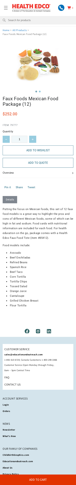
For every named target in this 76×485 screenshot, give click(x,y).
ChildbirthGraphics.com (16, 454)
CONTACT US (12, 384)
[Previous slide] (21, 67)
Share (19, 187)
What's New (9, 436)
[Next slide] (54, 67)
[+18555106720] (61, 7)
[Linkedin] (49, 331)
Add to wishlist (38, 150)
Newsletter (9, 429)
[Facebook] (27, 331)
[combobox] (40, 20)
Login (6, 404)
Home (6, 30)
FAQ (7, 377)
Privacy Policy (11, 474)
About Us (8, 467)
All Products (20, 30)
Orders (6, 411)
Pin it (7, 187)
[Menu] (5, 7)
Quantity (8, 131)
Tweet (31, 187)
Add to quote (38, 162)
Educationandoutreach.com (18, 461)
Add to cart (38, 479)
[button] (36, 91)
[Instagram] (38, 331)
